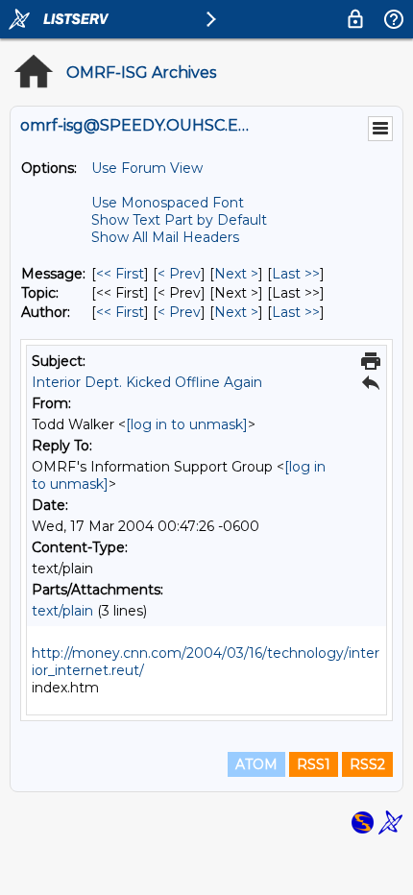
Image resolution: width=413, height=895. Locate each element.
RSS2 (367, 764)
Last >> (296, 273)
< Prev (179, 273)
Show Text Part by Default (179, 220)
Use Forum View (147, 168)
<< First (120, 273)
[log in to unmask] (187, 424)
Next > (236, 273)
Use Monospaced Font (167, 202)
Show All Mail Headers (165, 237)
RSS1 (313, 764)
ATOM (256, 764)
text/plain (62, 610)
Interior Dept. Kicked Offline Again (147, 382)
